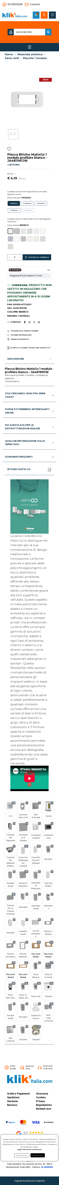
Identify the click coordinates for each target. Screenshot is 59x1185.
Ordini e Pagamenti (18, 1093)
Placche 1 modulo (35, 58)
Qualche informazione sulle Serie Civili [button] (25, 443)
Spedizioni (13, 1097)
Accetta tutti (38, 1155)
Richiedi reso (43, 1108)
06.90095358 (47, 1167)
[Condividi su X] (34, 322)
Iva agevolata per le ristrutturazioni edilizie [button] (22, 427)
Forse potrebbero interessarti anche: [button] (27, 411)
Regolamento (44, 1105)
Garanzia (12, 1101)
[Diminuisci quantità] (9, 257)
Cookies (41, 1097)
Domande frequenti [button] (18, 456)
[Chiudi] (49, 469)
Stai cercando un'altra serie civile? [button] (25, 395)
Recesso (12, 1105)
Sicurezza (42, 1093)
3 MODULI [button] (41, 203)
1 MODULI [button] (14, 203)
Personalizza (21, 1155)
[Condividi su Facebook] (25, 322)
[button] (11, 32)
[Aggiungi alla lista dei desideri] (9, 149)
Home (9, 54)
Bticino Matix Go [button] (19, 469)
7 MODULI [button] (28, 210)
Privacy (40, 1101)
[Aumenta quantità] (20, 257)
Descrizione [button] (15, 358)
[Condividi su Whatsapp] (29, 322)
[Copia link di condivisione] (39, 322)
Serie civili (12, 58)
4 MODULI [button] (14, 210)
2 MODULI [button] (27, 203)
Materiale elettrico (30, 54)
